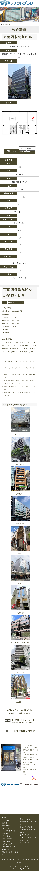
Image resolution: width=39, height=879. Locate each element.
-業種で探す (6, 836)
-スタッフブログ (25, 843)
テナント (12, 302)
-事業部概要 (6, 825)
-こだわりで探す (8, 844)
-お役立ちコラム (25, 840)
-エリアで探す (7, 839)
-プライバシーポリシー (28, 837)
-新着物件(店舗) (25, 819)
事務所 (21, 302)
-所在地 (4, 823)
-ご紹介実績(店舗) (26, 827)
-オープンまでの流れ (9, 831)
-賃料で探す (6, 841)
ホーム (6, 817)
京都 (4, 302)
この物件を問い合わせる (19, 151)
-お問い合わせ (25, 835)
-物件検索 (5, 833)
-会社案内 (5, 820)
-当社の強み (6, 828)
